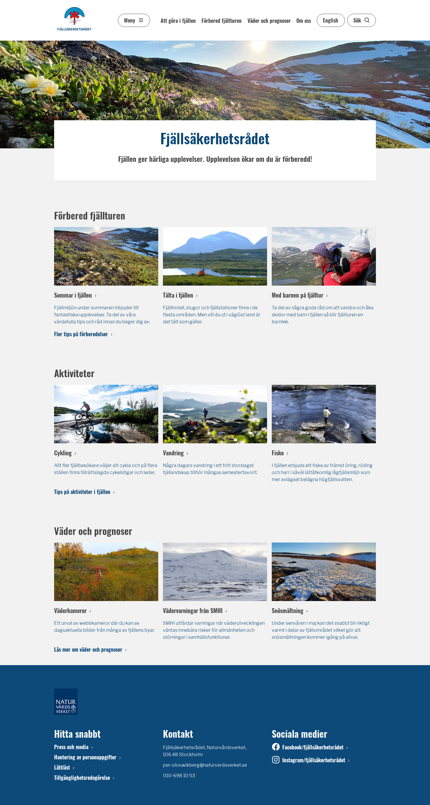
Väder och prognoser (269, 20)
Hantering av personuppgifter (85, 757)
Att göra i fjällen (178, 20)
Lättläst (62, 767)
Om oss (303, 20)
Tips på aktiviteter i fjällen (82, 491)
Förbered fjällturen (222, 20)
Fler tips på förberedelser (81, 334)
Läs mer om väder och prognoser (88, 649)
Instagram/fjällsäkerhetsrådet (313, 760)
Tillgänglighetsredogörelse (82, 777)
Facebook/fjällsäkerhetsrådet (312, 747)
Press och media (71, 747)
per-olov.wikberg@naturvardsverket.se (205, 765)
